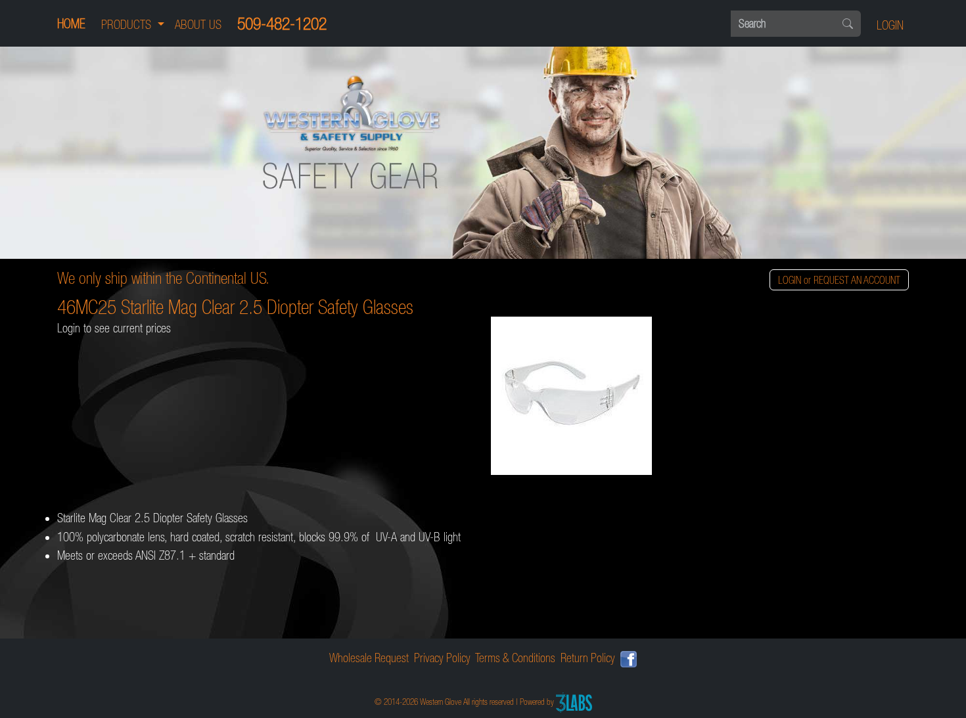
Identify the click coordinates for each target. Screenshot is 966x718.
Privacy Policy (442, 658)
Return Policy (588, 658)
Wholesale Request (369, 658)
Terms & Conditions (515, 658)
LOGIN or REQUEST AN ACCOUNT (839, 280)
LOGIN (890, 25)
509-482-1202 (282, 23)
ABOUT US (198, 25)
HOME (71, 23)
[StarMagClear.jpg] (700, 397)
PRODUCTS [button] (127, 25)
